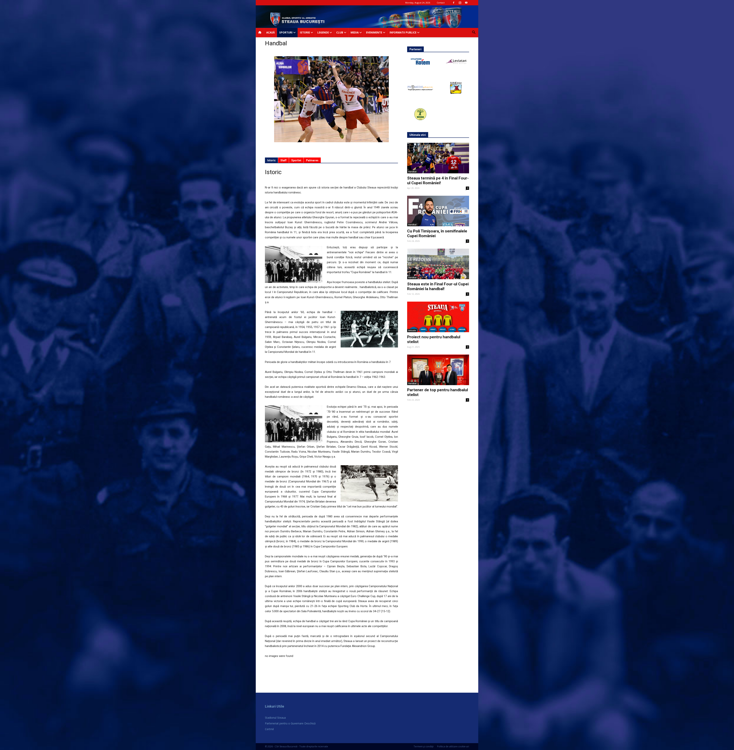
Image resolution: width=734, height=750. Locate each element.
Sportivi (296, 160)
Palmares (312, 160)
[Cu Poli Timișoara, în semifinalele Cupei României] (438, 211)
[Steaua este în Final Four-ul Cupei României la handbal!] (438, 264)
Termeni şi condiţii (424, 746)
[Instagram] (460, 2)
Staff (283, 160)
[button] (473, 33)
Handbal (412, 171)
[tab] (271, 160)
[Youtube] (466, 2)
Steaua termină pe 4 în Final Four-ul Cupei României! (438, 180)
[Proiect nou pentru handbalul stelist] (438, 317)
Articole (412, 330)
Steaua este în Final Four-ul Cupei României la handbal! (438, 286)
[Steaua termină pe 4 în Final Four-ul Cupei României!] (438, 158)
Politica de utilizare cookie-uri (453, 746)
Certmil (269, 729)
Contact (441, 2)
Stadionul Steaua (275, 717)
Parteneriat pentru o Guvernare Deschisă (290, 723)
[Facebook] (453, 2)
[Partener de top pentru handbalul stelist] (438, 370)
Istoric (271, 160)
